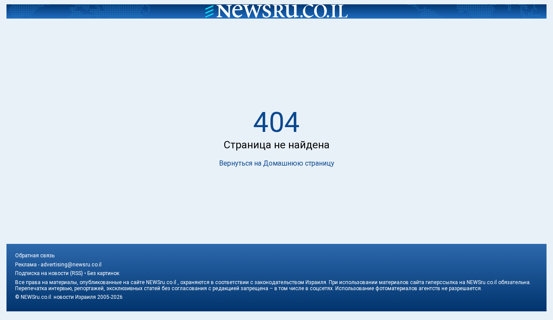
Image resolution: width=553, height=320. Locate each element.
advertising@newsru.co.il (71, 265)
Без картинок (103, 273)
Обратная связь (34, 256)
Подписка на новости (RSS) (49, 273)
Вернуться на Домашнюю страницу (276, 163)
